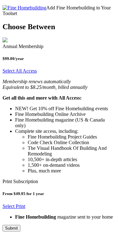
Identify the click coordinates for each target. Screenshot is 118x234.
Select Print (14, 206)
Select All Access (20, 70)
